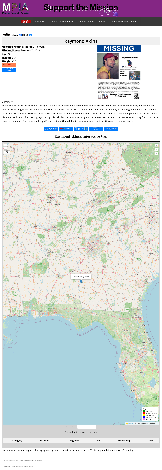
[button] (81, 282)
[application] (42, 21)
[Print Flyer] (111, 129)
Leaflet (130, 423)
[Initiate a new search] (7, 152)
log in (9, 466)
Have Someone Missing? (125, 21)
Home (38, 21)
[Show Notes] (156, 153)
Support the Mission (59, 21)
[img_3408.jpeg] (119, 72)
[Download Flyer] (96, 129)
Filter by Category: (71, 427)
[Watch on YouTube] (9, 65)
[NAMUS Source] (81, 129)
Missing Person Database (91, 21)
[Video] (66, 129)
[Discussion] (51, 129)
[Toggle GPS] (156, 145)
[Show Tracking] (156, 149)
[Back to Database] (6, 34)
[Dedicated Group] (9, 70)
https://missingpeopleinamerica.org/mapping (108, 450)
